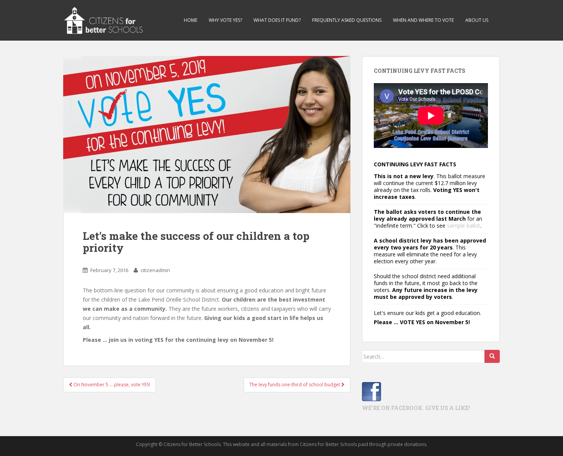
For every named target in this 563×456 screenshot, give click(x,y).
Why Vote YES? (225, 20)
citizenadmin (155, 270)
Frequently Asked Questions (346, 20)
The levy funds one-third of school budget (295, 384)
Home (190, 20)
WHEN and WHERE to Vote (423, 20)
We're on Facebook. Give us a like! (416, 408)
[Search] (492, 356)
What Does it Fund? (277, 20)
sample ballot (463, 225)
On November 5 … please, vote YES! (111, 384)
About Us (476, 20)
